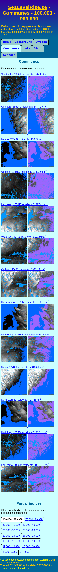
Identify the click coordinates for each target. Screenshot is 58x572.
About (38, 48)
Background (23, 41)
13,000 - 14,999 (31, 541)
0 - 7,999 (24, 552)
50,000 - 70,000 (11, 525)
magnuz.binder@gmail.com (15, 568)
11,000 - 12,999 (11, 546)
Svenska (9, 54)
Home (7, 41)
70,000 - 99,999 (34, 519)
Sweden (41, 41)
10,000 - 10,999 (31, 546)
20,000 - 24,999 (11, 535)
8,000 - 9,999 (10, 552)
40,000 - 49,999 (31, 525)
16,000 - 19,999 (31, 535)
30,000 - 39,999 (11, 530)
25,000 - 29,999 (31, 530)
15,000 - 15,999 (11, 541)
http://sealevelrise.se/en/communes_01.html (24, 559)
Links (26, 48)
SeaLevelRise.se (27, 7)
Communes (16, 13)
